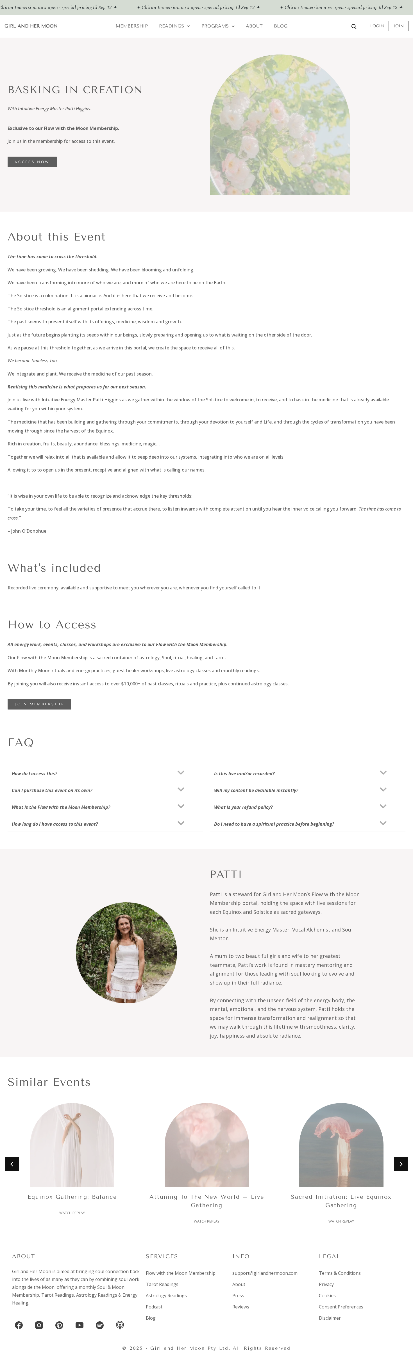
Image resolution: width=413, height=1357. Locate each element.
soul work (129, 1279)
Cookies (327, 1295)
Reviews (240, 1307)
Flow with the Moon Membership (180, 1273)
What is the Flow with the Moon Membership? (61, 807)
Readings (171, 26)
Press (238, 1295)
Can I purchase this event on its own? (52, 790)
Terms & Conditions (340, 1273)
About (254, 26)
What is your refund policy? (243, 807)
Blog (280, 26)
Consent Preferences (341, 1307)
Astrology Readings (96, 1295)
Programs (215, 26)
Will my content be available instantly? (256, 790)
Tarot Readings (57, 1295)
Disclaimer (330, 1318)
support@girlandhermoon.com (265, 1273)
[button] (105, 773)
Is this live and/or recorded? (244, 773)
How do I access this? (34, 773)
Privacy (326, 1284)
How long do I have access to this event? (55, 824)
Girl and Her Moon (31, 26)
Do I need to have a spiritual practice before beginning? (274, 824)
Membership (132, 26)
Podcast (154, 1307)
